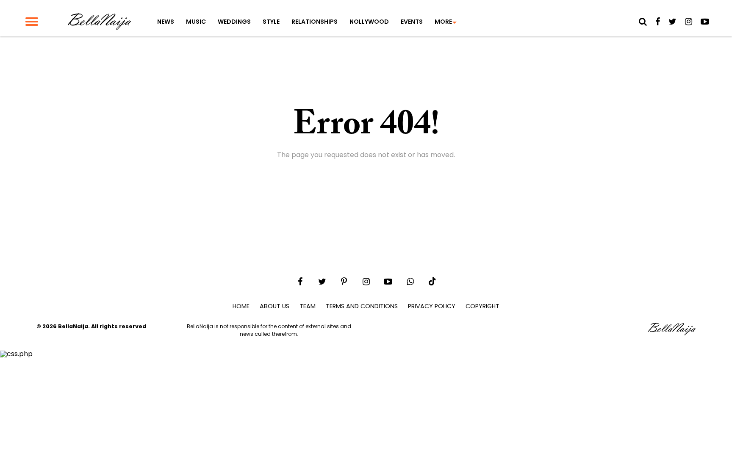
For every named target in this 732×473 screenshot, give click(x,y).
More (443, 21)
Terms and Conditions (362, 306)
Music (196, 21)
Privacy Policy (431, 306)
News (165, 21)
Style (271, 21)
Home (241, 306)
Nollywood (369, 21)
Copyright (482, 306)
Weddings (234, 21)
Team (307, 306)
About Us (274, 306)
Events (412, 21)
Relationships (314, 21)
